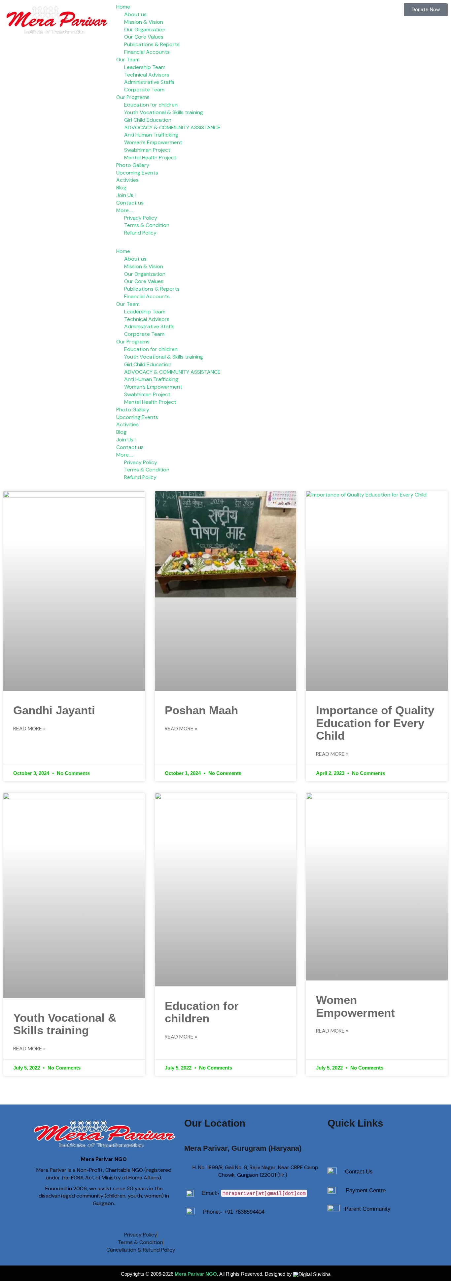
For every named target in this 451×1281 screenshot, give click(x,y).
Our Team (128, 59)
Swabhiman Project (147, 149)
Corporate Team (144, 89)
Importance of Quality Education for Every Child (375, 723)
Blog (121, 187)
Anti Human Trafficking (151, 134)
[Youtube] (363, 1234)
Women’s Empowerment (153, 142)
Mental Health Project (150, 157)
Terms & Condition (146, 225)
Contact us (130, 202)
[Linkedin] (405, 1234)
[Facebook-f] (320, 1234)
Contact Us (359, 1172)
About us (135, 14)
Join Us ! (126, 195)
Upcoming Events (137, 172)
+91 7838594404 (244, 1212)
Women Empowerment (355, 1006)
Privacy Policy (140, 217)
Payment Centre (366, 1190)
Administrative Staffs (149, 82)
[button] (225, 244)
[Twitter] (341, 1234)
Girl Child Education (147, 119)
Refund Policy (140, 232)
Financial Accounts (147, 51)
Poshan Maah (201, 710)
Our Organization (144, 29)
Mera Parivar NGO (196, 1274)
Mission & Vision (143, 21)
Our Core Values (143, 36)
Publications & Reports (152, 44)
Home (123, 6)
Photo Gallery (132, 165)
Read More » (29, 728)
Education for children (151, 104)
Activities (127, 179)
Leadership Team (144, 67)
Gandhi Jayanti (54, 710)
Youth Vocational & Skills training (163, 112)
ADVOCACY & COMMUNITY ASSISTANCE (172, 127)
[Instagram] (384, 1234)
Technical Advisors (146, 74)
